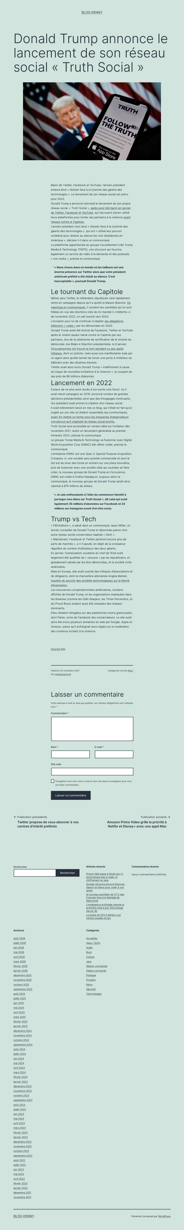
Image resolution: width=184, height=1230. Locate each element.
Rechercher (20, 866)
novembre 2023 (22, 1091)
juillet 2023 (19, 1109)
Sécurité (91, 989)
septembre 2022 (22, 1155)
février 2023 (20, 1132)
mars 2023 (19, 1127)
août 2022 (19, 1160)
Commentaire (60, 713)
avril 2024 (19, 1067)
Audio (89, 947)
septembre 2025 (22, 989)
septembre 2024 (22, 1044)
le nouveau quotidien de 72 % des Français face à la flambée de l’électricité (105, 897)
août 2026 (19, 938)
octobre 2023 (21, 1095)
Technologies (93, 993)
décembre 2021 (22, 1192)
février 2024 (20, 1077)
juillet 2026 (19, 943)
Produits (91, 979)
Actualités (91, 938)
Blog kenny (92, 12)
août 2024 (19, 1049)
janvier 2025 (20, 1026)
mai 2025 (18, 1007)
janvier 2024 (20, 1081)
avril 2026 (19, 956)
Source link (58, 649)
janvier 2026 (20, 970)
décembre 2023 (22, 1086)
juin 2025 (18, 1003)
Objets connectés (96, 970)
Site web (56, 764)
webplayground (63, 674)
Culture (90, 956)
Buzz (130, 670)
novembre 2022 (22, 1146)
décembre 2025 (22, 975)
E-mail (99, 747)
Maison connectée (96, 966)
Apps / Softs (93, 943)
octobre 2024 (21, 1040)
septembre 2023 (22, 1100)
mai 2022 (18, 1174)
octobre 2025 (21, 984)
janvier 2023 (20, 1137)
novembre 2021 (22, 1197)
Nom (54, 747)
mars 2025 (19, 1017)
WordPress (164, 1216)
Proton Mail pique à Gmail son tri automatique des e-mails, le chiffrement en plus (104, 877)
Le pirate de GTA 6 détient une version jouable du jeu (103, 917)
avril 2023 (19, 1123)
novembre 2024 (22, 1035)
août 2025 (19, 993)
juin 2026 (18, 947)
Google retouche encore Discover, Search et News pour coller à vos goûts (105, 887)
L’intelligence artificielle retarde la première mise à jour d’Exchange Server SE (105, 907)
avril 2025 (19, 1012)
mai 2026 (18, 952)
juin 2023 (18, 1114)
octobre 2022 (21, 1151)
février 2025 (20, 1021)
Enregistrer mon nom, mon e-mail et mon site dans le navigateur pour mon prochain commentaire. (93, 783)
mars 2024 (19, 1072)
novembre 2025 (22, 979)
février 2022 (20, 1183)
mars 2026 (19, 961)
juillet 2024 (19, 1053)
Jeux (89, 961)
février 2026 (20, 966)
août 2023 (19, 1104)
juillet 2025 (19, 998)
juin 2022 (18, 1169)
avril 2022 (19, 1178)
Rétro (89, 984)
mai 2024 (18, 1063)
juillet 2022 (19, 1164)
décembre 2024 (22, 1030)
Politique (91, 975)
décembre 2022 (22, 1141)
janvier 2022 (20, 1188)
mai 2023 (18, 1118)
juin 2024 (18, 1058)
